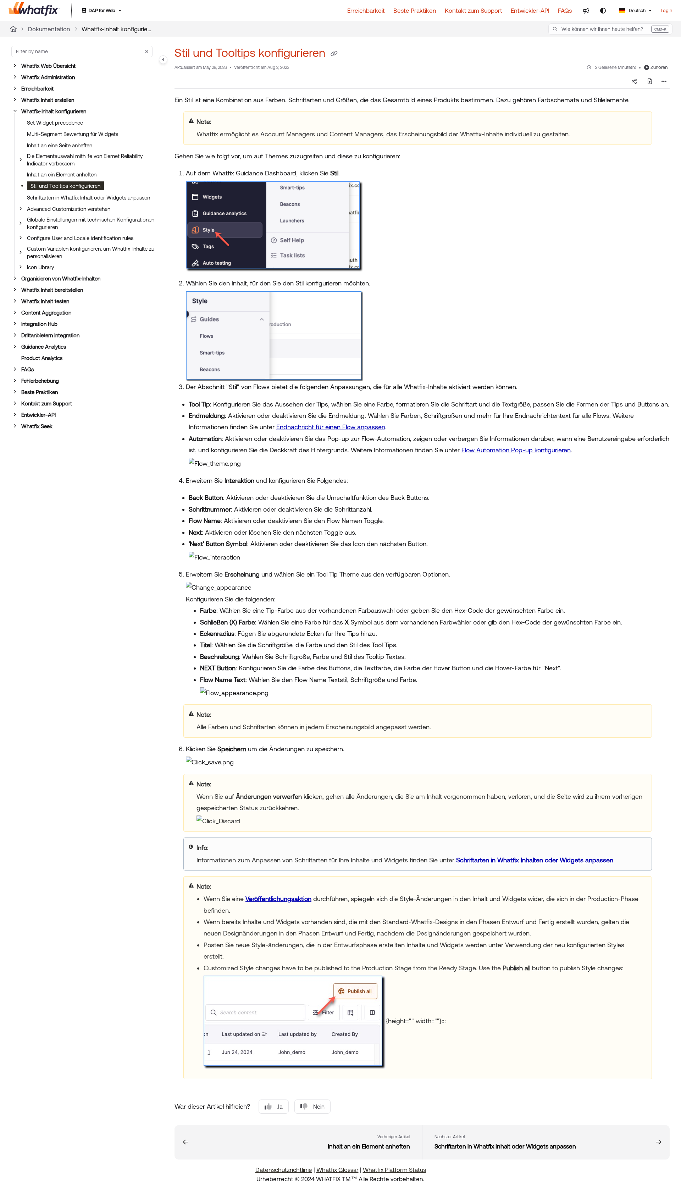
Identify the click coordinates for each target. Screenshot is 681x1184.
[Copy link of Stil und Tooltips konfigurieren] (334, 54)
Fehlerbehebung (40, 381)
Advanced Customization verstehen (68, 209)
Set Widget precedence (55, 123)
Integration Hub (39, 324)
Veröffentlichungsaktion (278, 898)
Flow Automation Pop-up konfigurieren (516, 450)
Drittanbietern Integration (50, 335)
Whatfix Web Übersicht (48, 66)
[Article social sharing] (634, 81)
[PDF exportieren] (649, 81)
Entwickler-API (38, 415)
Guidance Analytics (43, 347)
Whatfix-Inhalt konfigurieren (117, 29)
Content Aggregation (46, 313)
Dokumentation (49, 29)
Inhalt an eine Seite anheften (59, 145)
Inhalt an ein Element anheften (61, 174)
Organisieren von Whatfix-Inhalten (60, 278)
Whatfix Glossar (337, 1169)
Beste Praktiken (39, 392)
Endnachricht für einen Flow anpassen (330, 427)
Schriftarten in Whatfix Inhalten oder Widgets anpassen (534, 860)
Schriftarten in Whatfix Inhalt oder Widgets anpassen (88, 198)
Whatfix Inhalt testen (45, 301)
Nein (319, 1106)
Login (666, 10)
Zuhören (659, 67)
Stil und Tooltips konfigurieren (65, 186)
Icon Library (40, 267)
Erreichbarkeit (37, 89)
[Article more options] (664, 81)
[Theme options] (603, 10)
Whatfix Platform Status (394, 1169)
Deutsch (637, 10)
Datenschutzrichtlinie (283, 1169)
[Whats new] (586, 10)
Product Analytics (41, 358)
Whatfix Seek (36, 426)
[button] (610, 29)
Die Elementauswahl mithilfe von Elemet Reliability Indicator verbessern (85, 160)
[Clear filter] (147, 51)
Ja (280, 1106)
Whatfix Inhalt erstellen (47, 100)
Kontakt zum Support (46, 403)
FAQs (27, 369)
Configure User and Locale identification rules (80, 238)
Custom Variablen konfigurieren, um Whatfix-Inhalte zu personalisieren (90, 252)
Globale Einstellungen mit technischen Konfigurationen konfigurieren (90, 223)
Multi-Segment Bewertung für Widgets (72, 134)
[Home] (34, 10)
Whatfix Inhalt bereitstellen (52, 290)
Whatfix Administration (48, 77)
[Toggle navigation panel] (163, 59)
